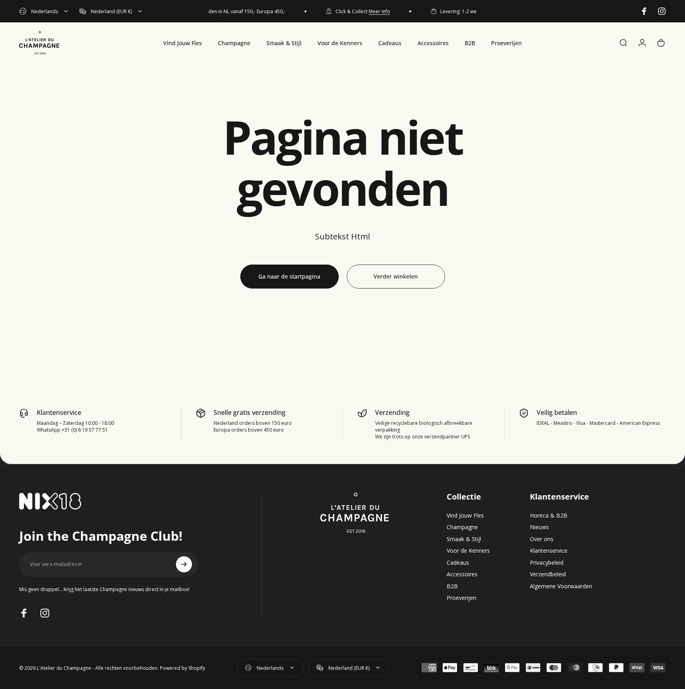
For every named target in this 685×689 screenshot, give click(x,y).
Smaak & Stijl (464, 539)
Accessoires (462, 574)
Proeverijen (461, 597)
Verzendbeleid (548, 574)
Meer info (373, 11)
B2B (452, 586)
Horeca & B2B (548, 515)
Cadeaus (458, 562)
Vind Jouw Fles (465, 515)
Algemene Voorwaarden (561, 586)
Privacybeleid (546, 562)
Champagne (462, 527)
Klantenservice (548, 550)
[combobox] (44, 11)
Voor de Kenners (468, 550)
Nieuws (539, 527)
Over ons (541, 539)
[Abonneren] (184, 564)
